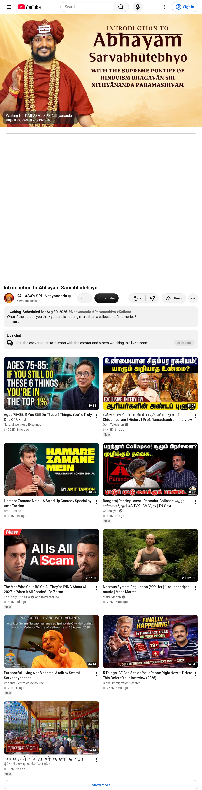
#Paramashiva (104, 312)
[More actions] (193, 298)
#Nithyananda (79, 312)
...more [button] (13, 322)
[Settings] (165, 7)
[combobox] (88, 7)
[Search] (121, 7)
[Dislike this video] (152, 298)
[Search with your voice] (138, 7)
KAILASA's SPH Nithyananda (42, 296)
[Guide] (9, 7)
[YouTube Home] (29, 7)
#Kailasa (124, 312)
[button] (101, 339)
